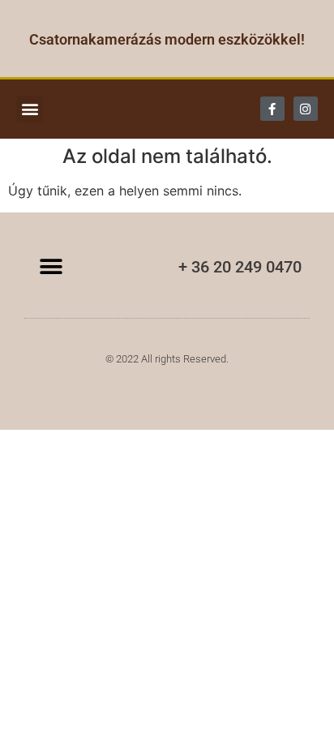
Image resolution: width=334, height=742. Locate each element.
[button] (29, 109)
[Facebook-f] (272, 109)
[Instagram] (305, 109)
